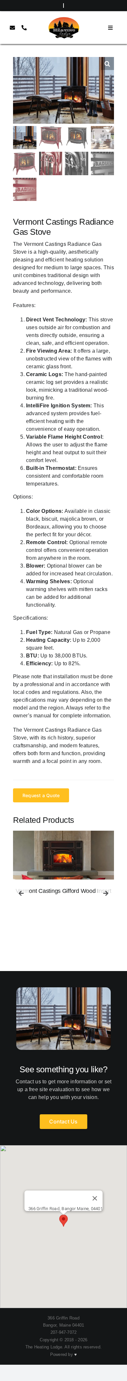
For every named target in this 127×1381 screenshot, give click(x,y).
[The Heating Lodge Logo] (63, 18)
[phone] (24, 27)
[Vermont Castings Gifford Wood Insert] (63, 855)
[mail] (12, 27)
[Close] (95, 1198)
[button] (107, 63)
